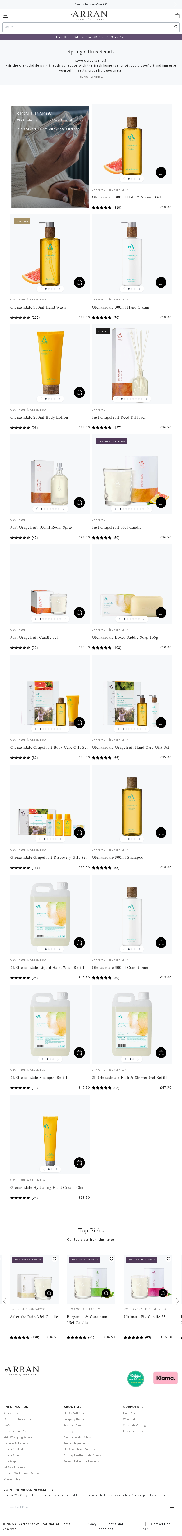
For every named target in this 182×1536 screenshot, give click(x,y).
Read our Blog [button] (72, 1425)
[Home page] (89, 15)
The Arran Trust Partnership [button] (82, 1449)
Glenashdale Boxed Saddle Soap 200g (125, 637)
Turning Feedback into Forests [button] (83, 1455)
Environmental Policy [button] (77, 1437)
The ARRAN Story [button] (75, 1413)
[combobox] (87, 27)
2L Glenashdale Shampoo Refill (38, 1077)
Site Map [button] (10, 1461)
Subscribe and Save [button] (16, 1431)
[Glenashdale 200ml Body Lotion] (50, 364)
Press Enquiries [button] (133, 1431)
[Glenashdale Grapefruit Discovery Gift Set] (50, 804)
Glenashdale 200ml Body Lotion (39, 417)
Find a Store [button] (12, 1455)
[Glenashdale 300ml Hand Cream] (132, 254)
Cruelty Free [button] (71, 1431)
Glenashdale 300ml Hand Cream (120, 307)
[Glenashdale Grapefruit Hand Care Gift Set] (132, 694)
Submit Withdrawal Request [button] (22, 1473)
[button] (5, 15)
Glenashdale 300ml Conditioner (120, 967)
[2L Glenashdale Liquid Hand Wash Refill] (50, 914)
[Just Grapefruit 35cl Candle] (132, 474)
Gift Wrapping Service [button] (18, 1437)
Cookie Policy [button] (12, 1479)
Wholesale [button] (129, 1419)
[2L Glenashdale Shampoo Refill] (50, 1024)
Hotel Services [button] (132, 1413)
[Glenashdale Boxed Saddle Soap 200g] (132, 584)
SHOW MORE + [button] (91, 77)
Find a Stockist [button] (13, 1449)
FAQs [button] (7, 1425)
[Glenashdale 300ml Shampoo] (132, 804)
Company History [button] (75, 1419)
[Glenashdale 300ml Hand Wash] (50, 254)
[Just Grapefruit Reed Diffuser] (132, 364)
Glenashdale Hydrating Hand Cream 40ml (47, 1187)
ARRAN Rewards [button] (14, 1467)
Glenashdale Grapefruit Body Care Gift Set (49, 747)
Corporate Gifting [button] (134, 1425)
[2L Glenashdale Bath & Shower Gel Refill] (132, 1024)
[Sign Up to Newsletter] (172, 1507)
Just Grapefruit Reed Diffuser (119, 417)
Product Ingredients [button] (76, 1443)
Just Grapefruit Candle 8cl (34, 637)
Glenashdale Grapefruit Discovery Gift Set (48, 857)
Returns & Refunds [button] (16, 1443)
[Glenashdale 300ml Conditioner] (132, 914)
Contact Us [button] (11, 1413)
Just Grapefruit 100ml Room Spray (41, 527)
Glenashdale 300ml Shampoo (117, 857)
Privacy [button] (91, 1524)
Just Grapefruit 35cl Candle (117, 527)
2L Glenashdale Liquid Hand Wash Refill (47, 967)
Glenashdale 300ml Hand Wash (38, 307)
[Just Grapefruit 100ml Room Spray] (50, 474)
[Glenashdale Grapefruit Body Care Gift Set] (50, 694)
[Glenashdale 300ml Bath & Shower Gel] (132, 144)
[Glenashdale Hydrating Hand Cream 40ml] (50, 1134)
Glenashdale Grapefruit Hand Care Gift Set (130, 747)
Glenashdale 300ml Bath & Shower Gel (127, 197)
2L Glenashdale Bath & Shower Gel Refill (129, 1077)
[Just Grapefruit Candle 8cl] (50, 584)
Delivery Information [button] (17, 1419)
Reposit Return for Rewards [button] (81, 1461)
